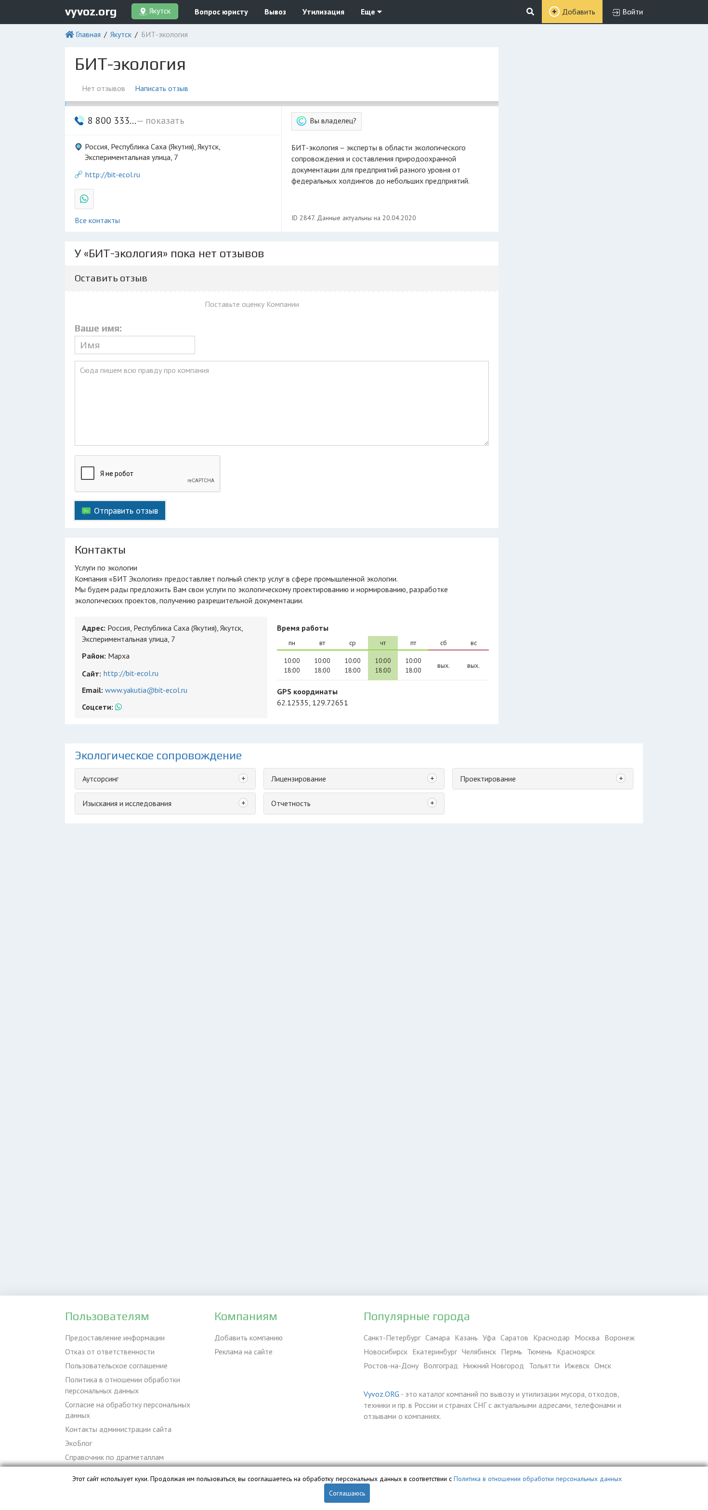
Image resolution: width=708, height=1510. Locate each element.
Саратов (514, 1337)
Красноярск (576, 1351)
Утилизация (323, 11)
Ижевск (577, 1365)
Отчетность (291, 803)
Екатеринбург (434, 1351)
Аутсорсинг (100, 778)
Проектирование (488, 778)
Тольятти (544, 1365)
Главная (88, 34)
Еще (369, 11)
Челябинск (479, 1351)
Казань (466, 1337)
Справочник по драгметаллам (114, 1457)
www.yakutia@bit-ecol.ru (146, 690)
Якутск (120, 34)
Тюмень (539, 1351)
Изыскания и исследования (126, 803)
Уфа (489, 1337)
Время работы (302, 628)
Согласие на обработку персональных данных (127, 1410)
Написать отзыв (161, 88)
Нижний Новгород (493, 1365)
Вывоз (275, 11)
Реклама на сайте (243, 1351)
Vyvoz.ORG (381, 1394)
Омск (602, 1365)
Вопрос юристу (221, 11)
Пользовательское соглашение (116, 1365)
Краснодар (551, 1337)
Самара (437, 1337)
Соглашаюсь (347, 1493)
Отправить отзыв (126, 510)
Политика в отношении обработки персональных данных (122, 1385)
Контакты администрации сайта (118, 1429)
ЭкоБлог (78, 1443)
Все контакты (97, 220)
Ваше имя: (98, 328)
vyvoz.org (91, 11)
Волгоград (440, 1365)
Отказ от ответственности (110, 1351)
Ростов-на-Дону (391, 1365)
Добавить (578, 11)
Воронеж (619, 1337)
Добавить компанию (248, 1337)
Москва (587, 1337)
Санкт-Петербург (392, 1337)
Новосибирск (385, 1351)
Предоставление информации (115, 1337)
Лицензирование (298, 778)
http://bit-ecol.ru (112, 174)
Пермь (511, 1351)
